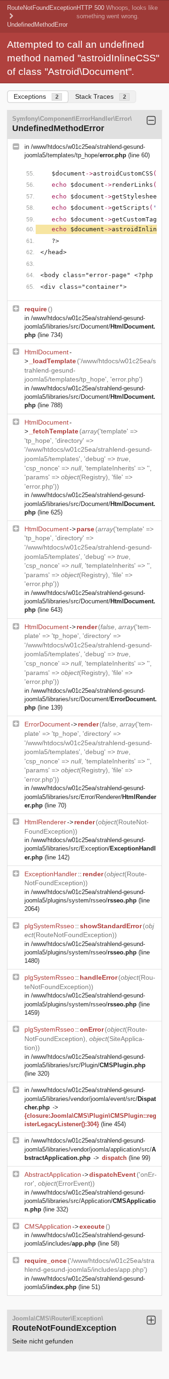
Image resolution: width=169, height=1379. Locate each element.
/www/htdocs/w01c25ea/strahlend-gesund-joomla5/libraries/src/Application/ (90, 1201)
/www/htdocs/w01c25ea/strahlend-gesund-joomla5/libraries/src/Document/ (89, 326)
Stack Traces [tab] (100, 96)
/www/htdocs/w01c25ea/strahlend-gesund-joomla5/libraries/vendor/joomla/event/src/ (90, 1098)
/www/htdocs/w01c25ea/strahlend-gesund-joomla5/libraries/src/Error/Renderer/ (90, 796)
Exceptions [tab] (36, 96)
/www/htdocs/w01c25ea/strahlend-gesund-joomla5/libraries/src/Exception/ (90, 848)
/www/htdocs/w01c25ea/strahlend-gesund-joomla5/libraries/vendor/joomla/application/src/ (90, 1149)
